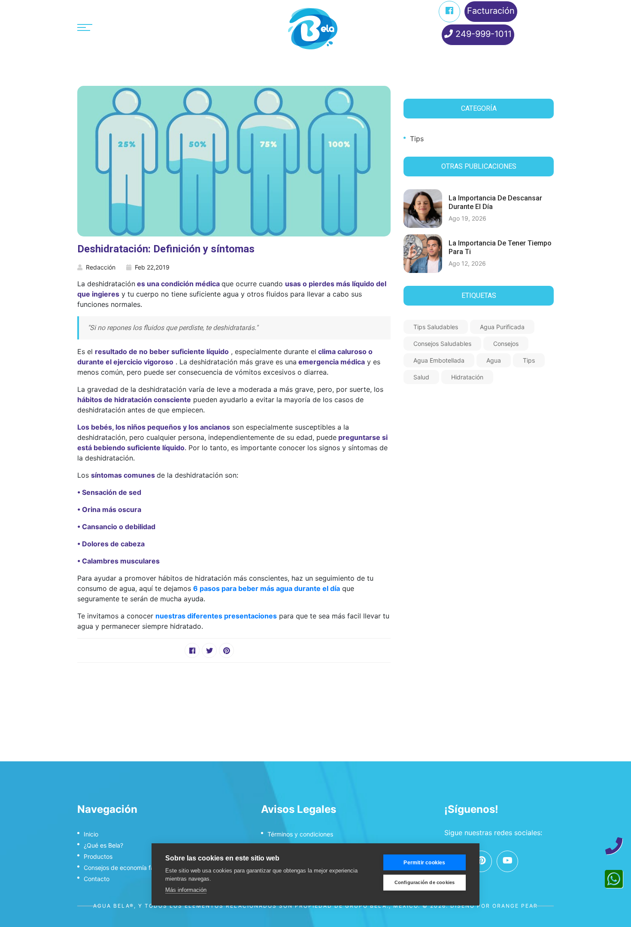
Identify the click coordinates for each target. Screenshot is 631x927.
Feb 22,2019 (152, 267)
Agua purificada (502, 326)
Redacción (100, 267)
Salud (421, 377)
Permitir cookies (424, 863)
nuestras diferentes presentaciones (216, 616)
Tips (417, 138)
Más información (185, 890)
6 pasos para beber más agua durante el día (266, 588)
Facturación (491, 11)
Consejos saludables (442, 343)
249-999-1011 (482, 34)
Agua (493, 360)
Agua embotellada (438, 360)
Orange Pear (515, 906)
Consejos (506, 343)
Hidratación (467, 377)
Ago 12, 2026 (467, 263)
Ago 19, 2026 (467, 218)
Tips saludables (435, 326)
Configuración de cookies (424, 882)
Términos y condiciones (300, 834)
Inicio (91, 834)
